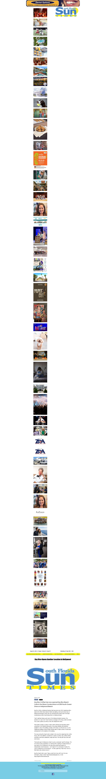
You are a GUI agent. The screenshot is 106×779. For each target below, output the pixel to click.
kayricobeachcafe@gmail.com (53, 754)
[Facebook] (53, 774)
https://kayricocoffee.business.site (41, 756)
